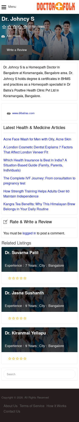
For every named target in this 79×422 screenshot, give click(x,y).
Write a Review (17, 50)
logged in (29, 233)
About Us (10, 405)
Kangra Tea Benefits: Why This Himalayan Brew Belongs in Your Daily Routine (39, 206)
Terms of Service (32, 405)
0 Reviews (37, 26)
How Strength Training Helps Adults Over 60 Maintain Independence (36, 194)
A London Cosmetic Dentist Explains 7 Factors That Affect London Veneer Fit (38, 149)
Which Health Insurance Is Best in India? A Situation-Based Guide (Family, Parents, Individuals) (35, 165)
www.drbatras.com (23, 113)
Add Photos (13, 36)
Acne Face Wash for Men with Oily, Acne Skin (37, 139)
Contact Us (12, 411)
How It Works (56, 405)
